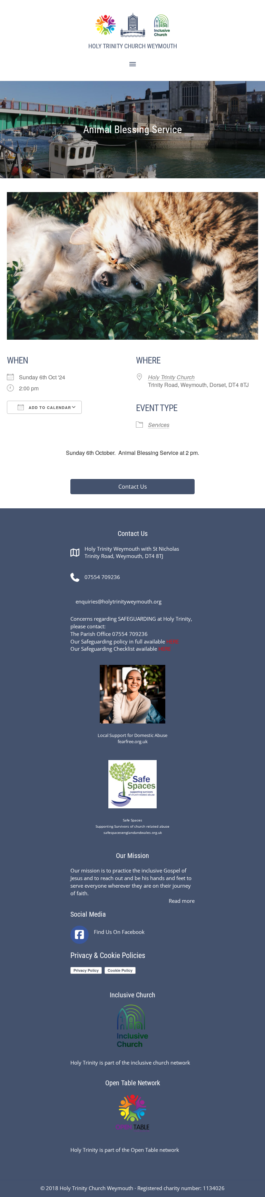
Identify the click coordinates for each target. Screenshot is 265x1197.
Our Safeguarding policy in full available (124, 641)
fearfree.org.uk (133, 741)
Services (158, 425)
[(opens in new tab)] (132, 693)
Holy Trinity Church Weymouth (132, 46)
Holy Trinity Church (171, 377)
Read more (182, 900)
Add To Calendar (49, 407)
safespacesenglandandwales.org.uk (133, 832)
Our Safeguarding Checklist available (120, 648)
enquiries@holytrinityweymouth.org (118, 601)
